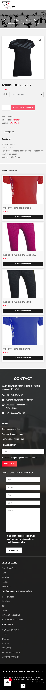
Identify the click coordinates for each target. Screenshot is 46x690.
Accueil (7, 20)
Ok (23, 686)
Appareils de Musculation (12, 619)
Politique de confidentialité (13, 434)
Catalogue (18, 20)
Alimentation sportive (11, 615)
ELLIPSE (5, 643)
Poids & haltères (9, 568)
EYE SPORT (14, 123)
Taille (4, 94)
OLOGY (5, 634)
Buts (3, 606)
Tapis (4, 572)
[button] (40, 40)
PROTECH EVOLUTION (11, 652)
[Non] (43, 682)
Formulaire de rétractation (13, 439)
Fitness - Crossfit (33, 20)
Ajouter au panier (23, 108)
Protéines (6, 577)
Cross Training (8, 596)
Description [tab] (9, 131)
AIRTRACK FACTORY (10, 657)
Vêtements (12, 23)
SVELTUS (5, 639)
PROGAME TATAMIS (10, 630)
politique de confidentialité (25, 457)
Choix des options (23, 217)
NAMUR (22, 671)
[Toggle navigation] (43, 5)
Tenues (5, 582)
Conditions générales (11, 429)
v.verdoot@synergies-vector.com (19, 399)
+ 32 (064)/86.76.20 (14, 395)
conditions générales (16, 542)
